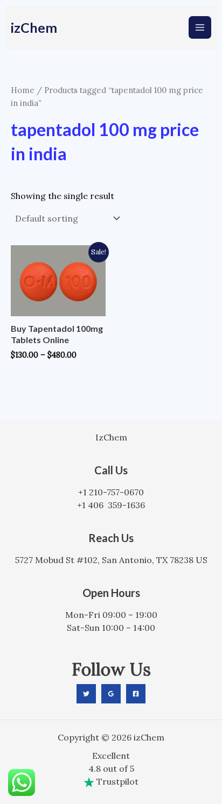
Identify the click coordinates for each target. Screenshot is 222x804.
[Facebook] (135, 693)
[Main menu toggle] (200, 27)
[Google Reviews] (111, 693)
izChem (34, 27)
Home (22, 90)
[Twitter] (86, 693)
